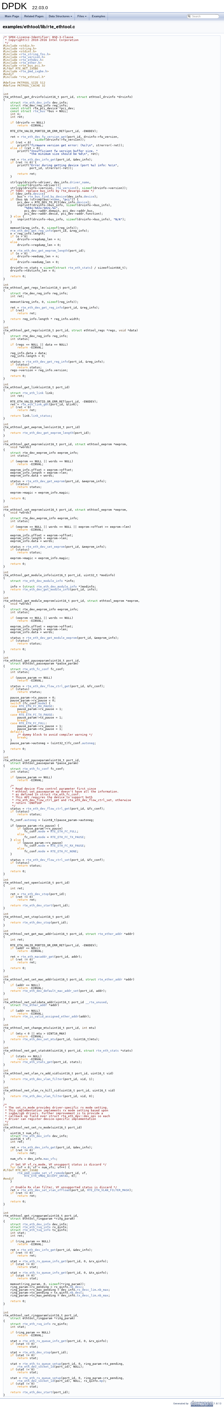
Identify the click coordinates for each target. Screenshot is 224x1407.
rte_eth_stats (79, 267)
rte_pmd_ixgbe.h (34, 71)
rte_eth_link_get (35, 404)
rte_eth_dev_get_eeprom (45, 481)
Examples (98, 16)
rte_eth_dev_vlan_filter (43, 1079)
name (55, 199)
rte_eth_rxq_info (37, 1227)
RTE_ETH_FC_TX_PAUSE (35, 714)
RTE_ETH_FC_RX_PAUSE (35, 706)
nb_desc (76, 1287)
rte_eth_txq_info (37, 1230)
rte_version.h (32, 57)
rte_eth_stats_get (37, 1062)
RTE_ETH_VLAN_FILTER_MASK (108, 1190)
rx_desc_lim (86, 1289)
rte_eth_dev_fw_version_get (43, 136)
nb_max (103, 1289)
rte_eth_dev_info (37, 102)
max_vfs (50, 1158)
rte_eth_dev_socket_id (35, 1366)
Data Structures (61, 17)
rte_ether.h (30, 62)
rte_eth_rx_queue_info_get (44, 1261)
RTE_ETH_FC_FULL (32, 723)
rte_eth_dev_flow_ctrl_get (48, 686)
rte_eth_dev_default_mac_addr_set (51, 990)
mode (41, 703)
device (38, 193)
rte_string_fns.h (35, 54)
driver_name (79, 182)
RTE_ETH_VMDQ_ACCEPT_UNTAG (46, 1176)
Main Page (12, 16)
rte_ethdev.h (31, 60)
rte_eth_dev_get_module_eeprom (51, 637)
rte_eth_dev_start (37, 905)
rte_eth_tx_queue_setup (42, 1363)
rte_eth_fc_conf (36, 669)
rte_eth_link (33, 393)
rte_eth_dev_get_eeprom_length (42, 250)
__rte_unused (96, 1002)
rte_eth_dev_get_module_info (46, 589)
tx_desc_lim (86, 1295)
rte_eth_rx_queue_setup (42, 1378)
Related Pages (34, 16)
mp (101, 1380)
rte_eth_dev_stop (35, 894)
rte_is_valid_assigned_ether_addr (51, 1016)
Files (82, 17)
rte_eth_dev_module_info (43, 581)
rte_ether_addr (110, 934)
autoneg (88, 743)
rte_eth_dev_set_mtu (39, 1039)
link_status (41, 415)
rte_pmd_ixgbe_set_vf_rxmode (41, 1173)
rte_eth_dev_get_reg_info (31, 230)
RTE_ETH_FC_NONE (64, 851)
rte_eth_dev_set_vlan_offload (45, 1190)
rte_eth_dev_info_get (38, 159)
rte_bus (39, 111)
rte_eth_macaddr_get (37, 956)
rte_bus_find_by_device (47, 196)
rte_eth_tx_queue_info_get (44, 1272)
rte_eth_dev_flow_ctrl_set (48, 860)
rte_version (65, 188)
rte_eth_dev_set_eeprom (45, 546)
